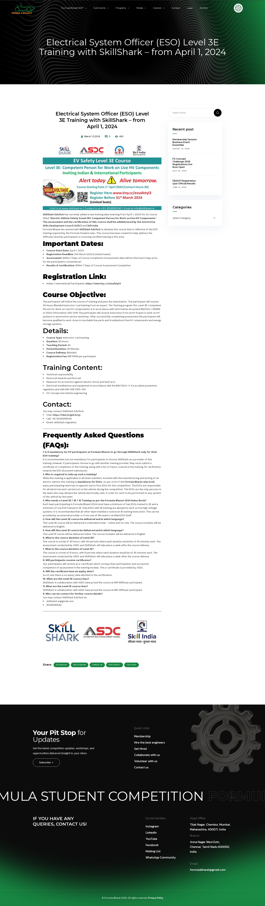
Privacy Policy (155, 898)
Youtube (131, 665)
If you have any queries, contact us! (60, 821)
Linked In (97, 665)
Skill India (92, 225)
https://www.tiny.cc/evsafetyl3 (103, 283)
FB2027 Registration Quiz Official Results (184, 182)
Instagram (79, 665)
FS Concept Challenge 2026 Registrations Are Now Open (182, 163)
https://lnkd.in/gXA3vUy (67, 415)
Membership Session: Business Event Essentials (185, 142)
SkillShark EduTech (53, 214)
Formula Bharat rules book (140, 482)
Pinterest (114, 665)
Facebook (61, 665)
